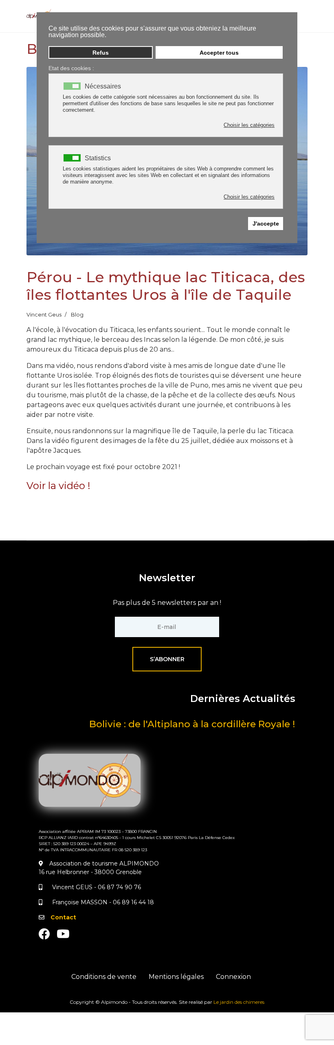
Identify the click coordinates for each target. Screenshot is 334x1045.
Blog (77, 314)
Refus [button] (100, 52)
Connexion (233, 977)
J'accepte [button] (266, 223)
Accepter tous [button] (219, 52)
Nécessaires (103, 86)
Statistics (98, 158)
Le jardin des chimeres (238, 1002)
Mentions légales (176, 977)
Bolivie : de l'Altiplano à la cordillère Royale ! (192, 724)
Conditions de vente (103, 977)
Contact (63, 917)
